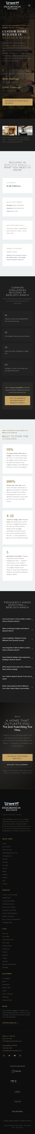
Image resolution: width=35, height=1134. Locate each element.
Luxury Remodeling (8, 901)
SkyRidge (5, 967)
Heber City (5, 949)
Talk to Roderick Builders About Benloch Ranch (17, 401)
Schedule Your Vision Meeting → (17, 757)
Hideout (4, 952)
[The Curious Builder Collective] (17, 1091)
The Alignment (6, 856)
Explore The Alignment (17, 764)
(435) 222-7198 (26, 773)
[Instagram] (3, 1055)
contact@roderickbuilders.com (12, 1041)
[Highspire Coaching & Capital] (17, 1111)
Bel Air (4, 981)
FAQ (3, 880)
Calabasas (5, 997)
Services (5, 859)
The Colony (6, 943)
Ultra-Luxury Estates (8, 907)
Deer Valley (5, 936)
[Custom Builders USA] (17, 1071)
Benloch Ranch (7, 946)
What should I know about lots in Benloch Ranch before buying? (16, 668)
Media (4, 871)
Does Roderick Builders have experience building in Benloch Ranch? (16, 658)
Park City (5, 933)
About (4, 843)
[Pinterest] (9, 1055)
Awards (4, 877)
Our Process (6, 846)
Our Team (5, 865)
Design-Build (6, 898)
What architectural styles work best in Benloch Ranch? (15, 630)
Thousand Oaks (7, 1000)
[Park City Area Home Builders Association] (17, 1081)
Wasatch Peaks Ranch (9, 964)
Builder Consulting (8, 916)
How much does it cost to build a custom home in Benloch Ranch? (16, 620)
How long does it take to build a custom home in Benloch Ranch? (16, 649)
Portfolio (5, 862)
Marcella (5, 961)
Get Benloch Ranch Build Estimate (16, 102)
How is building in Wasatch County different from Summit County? (14, 639)
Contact (4, 884)
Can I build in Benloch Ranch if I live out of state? (17, 678)
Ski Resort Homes (8, 904)
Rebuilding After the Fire (10, 853)
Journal (4, 868)
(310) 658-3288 (7, 1048)
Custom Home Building (9, 895)
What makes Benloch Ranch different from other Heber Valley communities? (15, 687)
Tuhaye (4, 958)
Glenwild (5, 955)
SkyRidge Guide (7, 922)
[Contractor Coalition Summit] (17, 1101)
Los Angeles (6, 978)
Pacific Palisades (7, 994)
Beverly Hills (6, 987)
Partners (5, 874)
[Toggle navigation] (29, 5)
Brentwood (6, 984)
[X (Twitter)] (20, 1055)
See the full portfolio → (15, 142)
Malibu (4, 991)
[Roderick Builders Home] (12, 5)
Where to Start (7, 850)
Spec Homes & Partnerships (11, 919)
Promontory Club (7, 939)
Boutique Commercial (9, 910)
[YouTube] (14, 1055)
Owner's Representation (10, 913)
